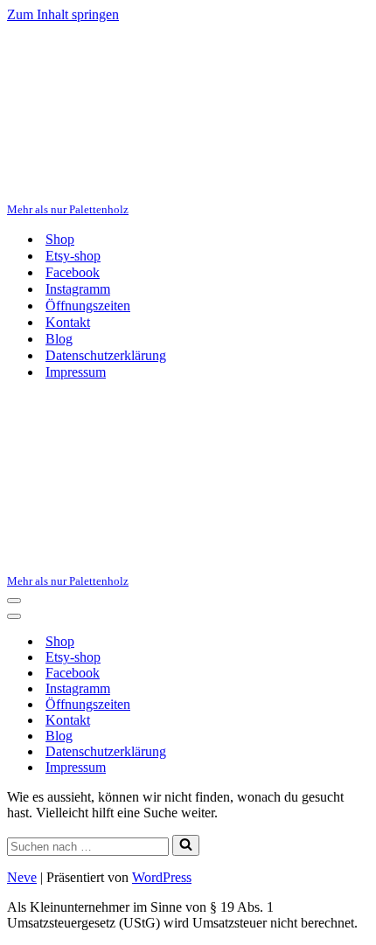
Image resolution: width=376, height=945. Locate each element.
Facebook (72, 272)
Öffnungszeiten (87, 305)
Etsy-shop (73, 255)
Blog (59, 338)
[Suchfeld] (185, 845)
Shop (59, 239)
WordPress (161, 877)
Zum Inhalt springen (63, 14)
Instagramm (77, 288)
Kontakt (67, 322)
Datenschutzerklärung (105, 355)
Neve (22, 877)
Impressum (75, 372)
